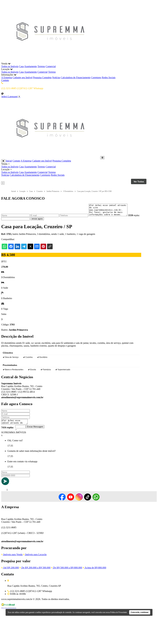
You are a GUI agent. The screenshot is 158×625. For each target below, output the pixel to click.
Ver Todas (139, 181)
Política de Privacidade (118, 612)
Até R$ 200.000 (11, 567)
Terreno (41, 66)
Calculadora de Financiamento (75, 77)
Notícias (56, 77)
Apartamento (30, 66)
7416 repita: (7, 427)
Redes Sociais (108, 77)
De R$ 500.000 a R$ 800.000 (67, 567)
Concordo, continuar (140, 612)
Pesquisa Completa (42, 77)
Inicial (9, 160)
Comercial (51, 66)
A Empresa (6, 77)
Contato (5, 80)
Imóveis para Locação (36, 554)
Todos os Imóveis (9, 66)
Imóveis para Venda (13, 554)
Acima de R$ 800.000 (95, 567)
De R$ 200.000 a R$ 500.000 (35, 567)
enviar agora (37, 219)
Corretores (96, 77)
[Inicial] (50, 60)
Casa (21, 66)
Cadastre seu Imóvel (22, 77)
